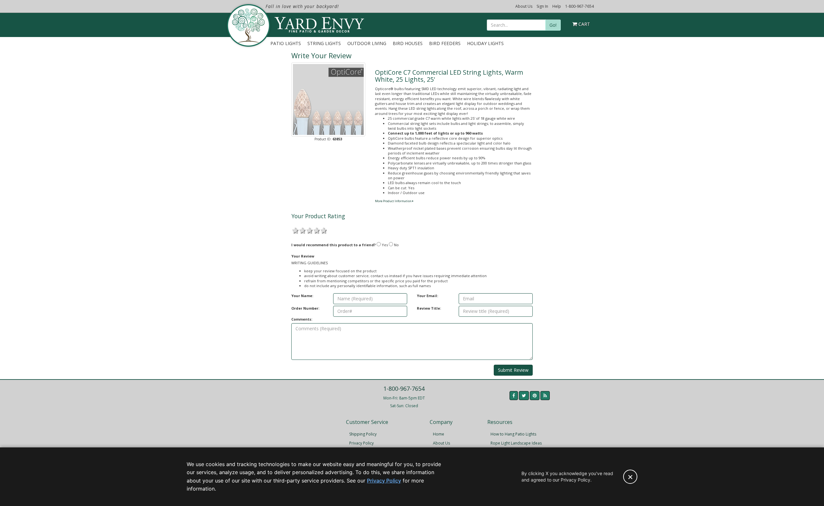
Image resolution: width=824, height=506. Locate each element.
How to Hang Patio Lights (513, 434)
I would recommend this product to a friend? (333, 244)
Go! (553, 25)
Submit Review (513, 370)
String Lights (324, 43)
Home (438, 434)
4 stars (316, 230)
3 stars (309, 230)
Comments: (301, 319)
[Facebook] (514, 395)
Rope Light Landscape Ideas (516, 443)
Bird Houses (408, 43)
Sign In (542, 6)
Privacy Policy (361, 443)
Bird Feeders (445, 43)
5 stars (323, 230)
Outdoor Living (366, 43)
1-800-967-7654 (579, 6)
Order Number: (305, 308)
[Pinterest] (534, 395)
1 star (294, 230)
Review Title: (429, 308)
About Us (523, 6)
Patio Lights (285, 43)
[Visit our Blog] (545, 395)
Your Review (302, 256)
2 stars (301, 230)
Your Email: (427, 295)
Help (556, 6)
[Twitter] (524, 395)
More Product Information (393, 201)
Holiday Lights (485, 43)
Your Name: (302, 295)
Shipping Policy (363, 434)
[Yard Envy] (248, 25)
